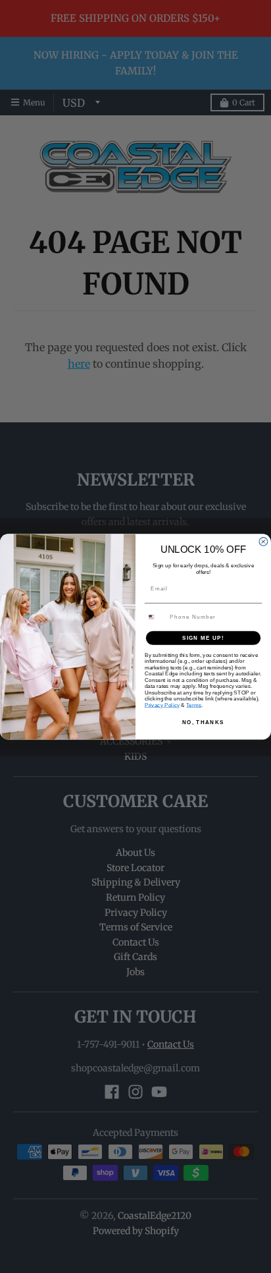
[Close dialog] (263, 541)
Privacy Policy (162, 705)
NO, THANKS (203, 722)
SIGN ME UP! (203, 637)
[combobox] (155, 616)
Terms (193, 705)
